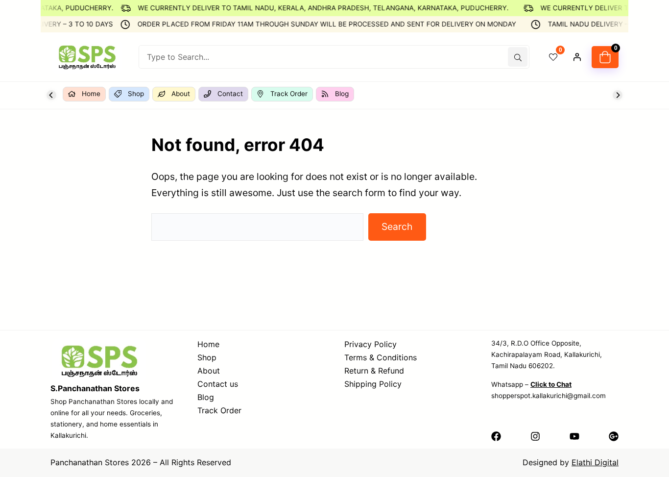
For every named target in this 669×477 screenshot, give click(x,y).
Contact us (217, 384)
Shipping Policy (373, 384)
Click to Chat (551, 384)
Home (208, 344)
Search (397, 226)
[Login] (577, 57)
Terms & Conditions (380, 357)
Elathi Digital (595, 462)
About (208, 371)
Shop (206, 357)
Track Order (219, 410)
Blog (205, 397)
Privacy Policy (370, 344)
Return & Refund (374, 371)
